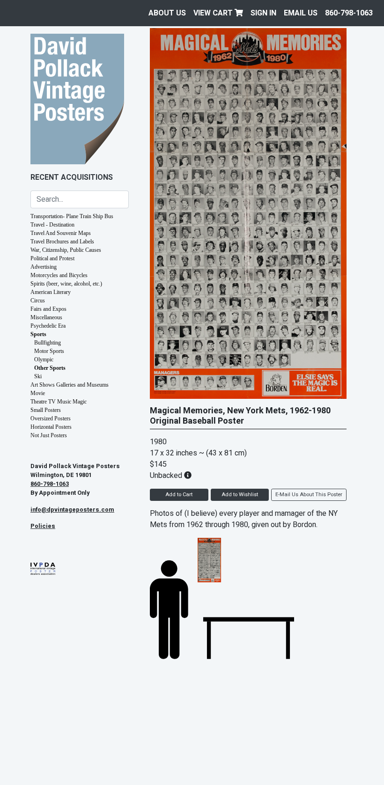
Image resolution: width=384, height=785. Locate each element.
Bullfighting (47, 342)
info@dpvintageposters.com (72, 510)
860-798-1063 (349, 13)
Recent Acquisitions (71, 177)
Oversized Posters (50, 418)
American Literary (50, 292)
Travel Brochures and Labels (62, 241)
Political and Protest (52, 258)
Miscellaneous (46, 317)
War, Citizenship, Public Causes (65, 250)
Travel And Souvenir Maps (60, 233)
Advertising (43, 267)
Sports (38, 334)
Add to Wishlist (240, 495)
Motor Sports (49, 351)
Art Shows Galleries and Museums (69, 384)
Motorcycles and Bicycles (59, 275)
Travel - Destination (52, 224)
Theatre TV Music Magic (58, 401)
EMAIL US (301, 13)
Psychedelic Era (48, 326)
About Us (167, 13)
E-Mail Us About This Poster (308, 495)
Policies (42, 526)
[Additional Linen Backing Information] (188, 475)
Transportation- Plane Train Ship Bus (71, 216)
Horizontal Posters (51, 427)
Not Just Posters (48, 435)
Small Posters (45, 410)
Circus (37, 300)
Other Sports (50, 368)
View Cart (214, 13)
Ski (38, 376)
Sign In (263, 13)
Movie (37, 393)
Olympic (43, 359)
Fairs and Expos (48, 309)
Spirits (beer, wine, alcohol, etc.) (66, 283)
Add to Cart (178, 495)
